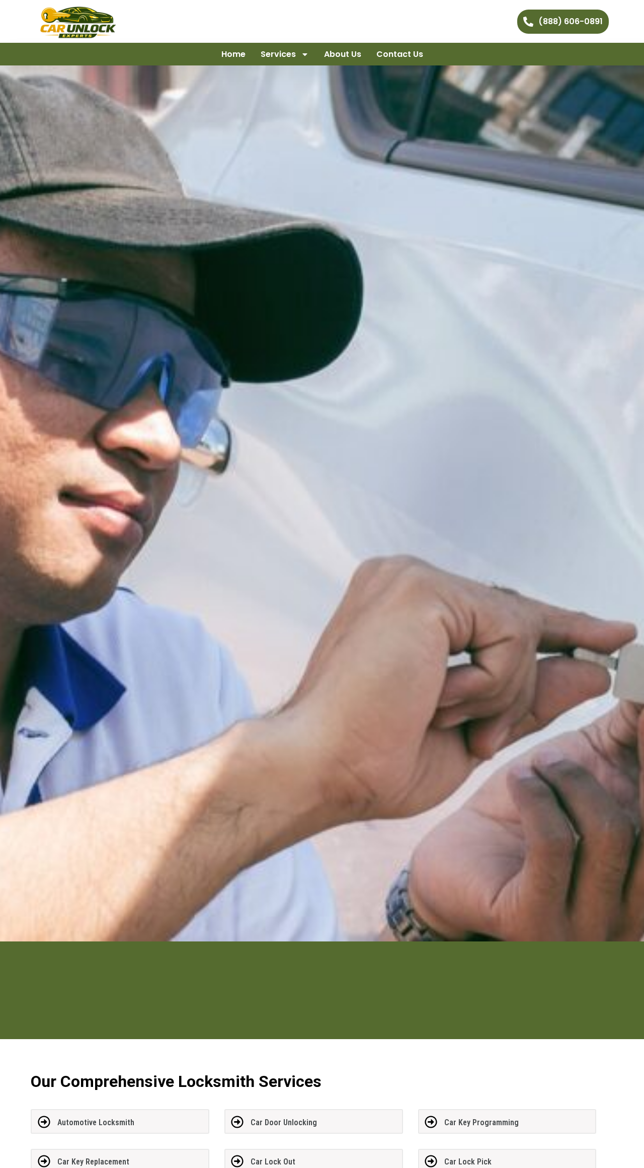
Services (278, 54)
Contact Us (399, 54)
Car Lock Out (273, 1161)
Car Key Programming (481, 1122)
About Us (342, 54)
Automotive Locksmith (95, 1122)
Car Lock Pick (468, 1161)
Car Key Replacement (93, 1161)
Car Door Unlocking (284, 1122)
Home (233, 54)
